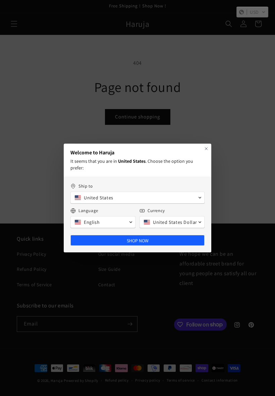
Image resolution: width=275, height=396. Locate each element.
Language (88, 210)
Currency (156, 210)
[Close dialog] (206, 148)
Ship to (85, 186)
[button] (252, 12)
